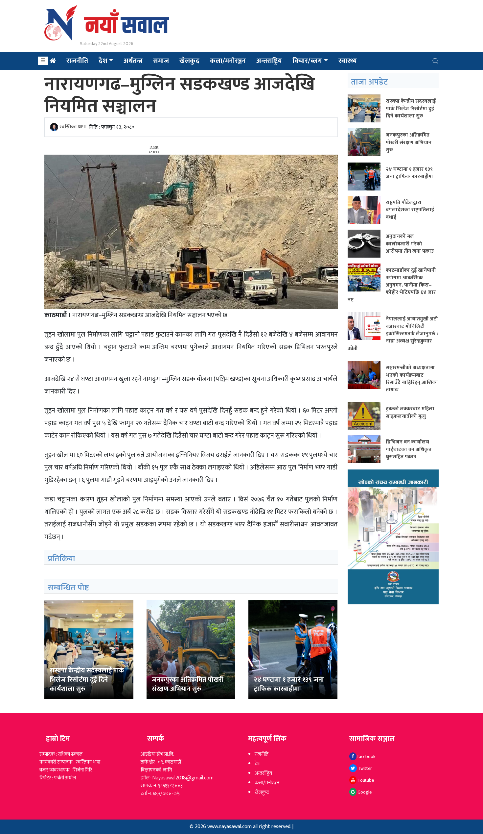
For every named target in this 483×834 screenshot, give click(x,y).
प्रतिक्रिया (61, 559)
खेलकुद (189, 60)
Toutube (365, 780)
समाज (161, 60)
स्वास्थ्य (347, 60)
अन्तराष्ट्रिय (269, 60)
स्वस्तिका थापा (72, 127)
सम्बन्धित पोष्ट (68, 588)
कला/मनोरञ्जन (228, 60)
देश (103, 60)
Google (364, 792)
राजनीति (77, 60)
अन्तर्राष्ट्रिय (263, 773)
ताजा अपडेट (369, 82)
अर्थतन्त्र (133, 60)
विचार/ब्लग (307, 60)
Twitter (364, 768)
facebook (365, 756)
